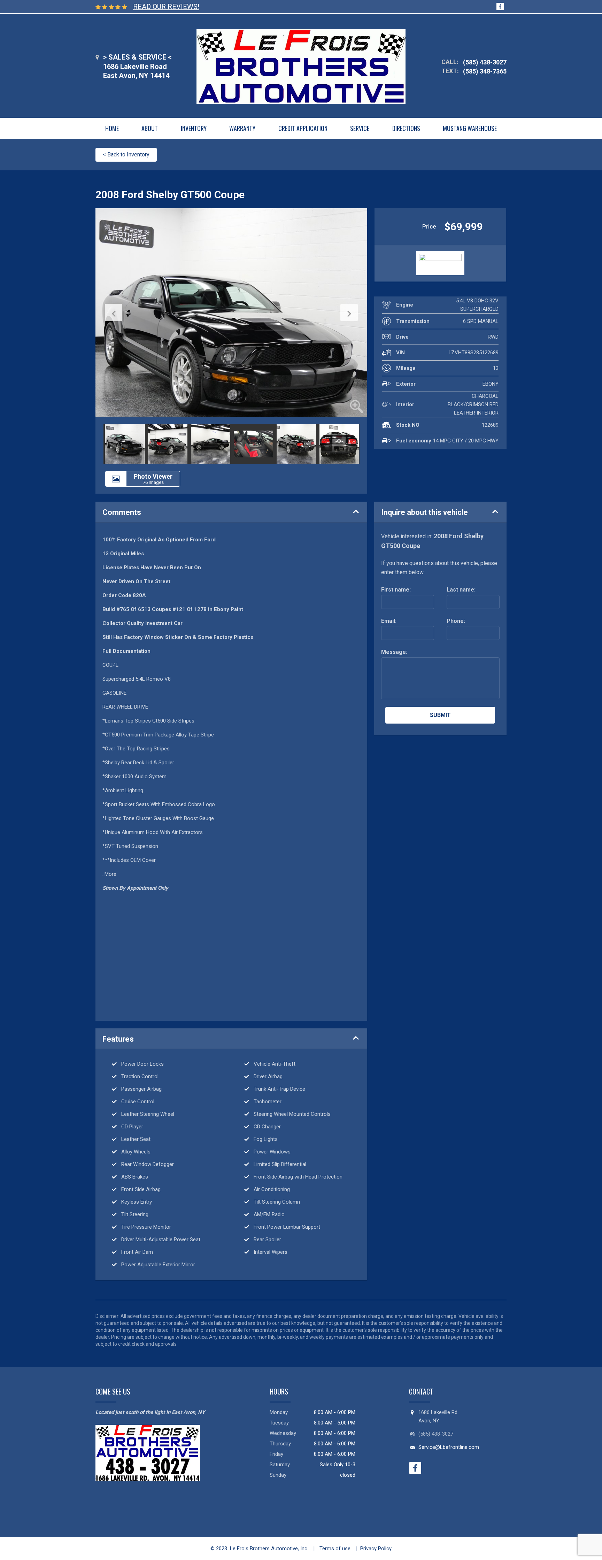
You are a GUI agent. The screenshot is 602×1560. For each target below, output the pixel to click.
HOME (112, 128)
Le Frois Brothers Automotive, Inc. (269, 1548)
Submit (440, 715)
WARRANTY (242, 128)
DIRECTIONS (406, 128)
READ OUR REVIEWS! (166, 6)
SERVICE (359, 128)
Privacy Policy (376, 1548)
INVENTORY (194, 128)
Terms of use (334, 1548)
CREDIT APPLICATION (302, 128)
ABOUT (149, 128)
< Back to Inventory (126, 154)
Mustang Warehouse (470, 128)
